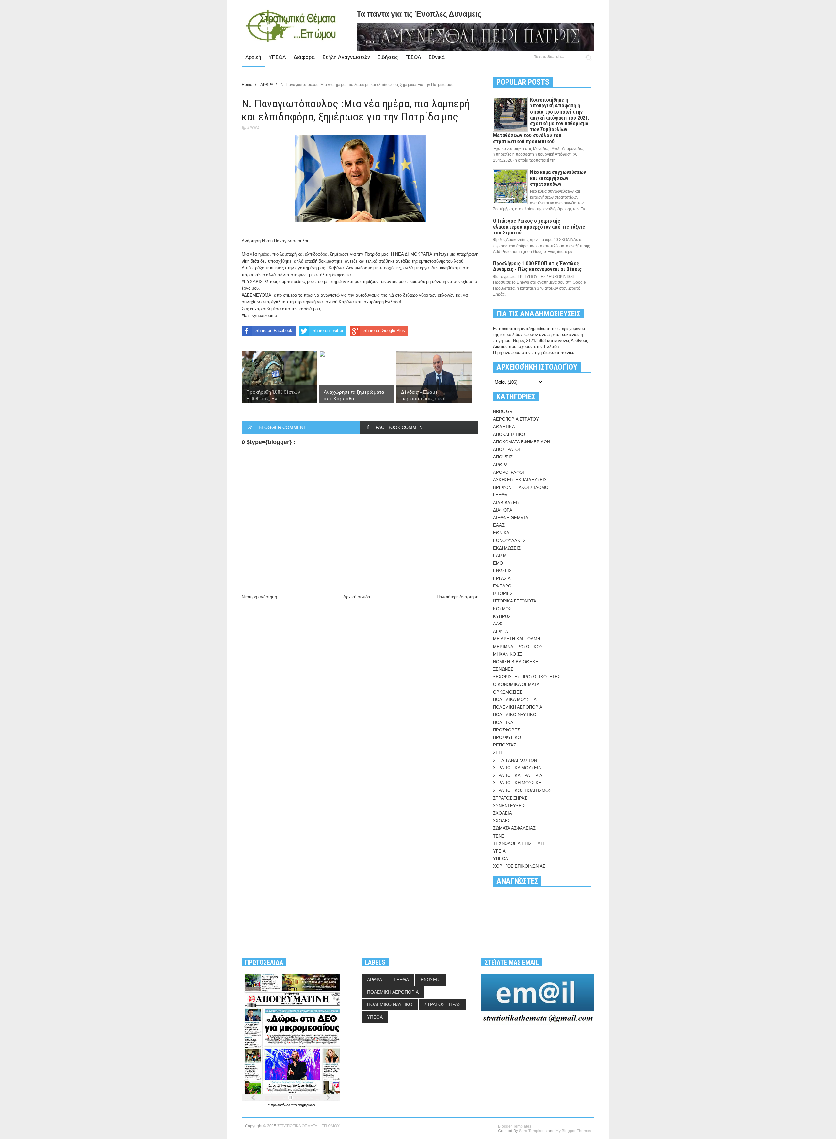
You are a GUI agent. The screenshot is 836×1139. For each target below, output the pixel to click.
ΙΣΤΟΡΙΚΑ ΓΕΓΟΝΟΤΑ (514, 601)
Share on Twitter (328, 330)
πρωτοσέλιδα (281, 1105)
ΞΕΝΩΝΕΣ (503, 669)
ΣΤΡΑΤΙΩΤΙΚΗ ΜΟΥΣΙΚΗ (517, 782)
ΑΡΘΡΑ (253, 128)
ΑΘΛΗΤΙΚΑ (504, 427)
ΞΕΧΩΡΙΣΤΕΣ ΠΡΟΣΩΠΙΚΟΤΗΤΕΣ (526, 676)
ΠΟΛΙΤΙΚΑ (503, 722)
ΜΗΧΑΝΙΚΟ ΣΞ (507, 654)
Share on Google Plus (384, 330)
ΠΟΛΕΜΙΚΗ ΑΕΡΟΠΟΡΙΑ (517, 707)
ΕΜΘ (498, 563)
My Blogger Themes (573, 1131)
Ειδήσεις (388, 57)
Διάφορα (304, 57)
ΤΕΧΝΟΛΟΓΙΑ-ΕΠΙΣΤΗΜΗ (518, 843)
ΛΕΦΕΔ (500, 631)
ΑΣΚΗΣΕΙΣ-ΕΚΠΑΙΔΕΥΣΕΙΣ (520, 479)
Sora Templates (533, 1131)
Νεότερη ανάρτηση (259, 596)
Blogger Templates (514, 1126)
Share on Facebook (273, 330)
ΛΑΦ (497, 623)
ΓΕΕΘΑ (413, 57)
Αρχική (253, 57)
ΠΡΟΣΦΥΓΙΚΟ (507, 737)
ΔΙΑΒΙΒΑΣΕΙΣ (506, 502)
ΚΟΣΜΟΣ (502, 608)
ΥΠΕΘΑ (277, 57)
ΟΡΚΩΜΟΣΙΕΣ (507, 692)
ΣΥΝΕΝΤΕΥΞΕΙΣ (509, 805)
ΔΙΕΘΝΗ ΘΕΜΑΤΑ (510, 517)
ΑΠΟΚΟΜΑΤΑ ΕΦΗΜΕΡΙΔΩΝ (521, 442)
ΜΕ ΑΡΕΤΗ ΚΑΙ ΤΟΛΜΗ (516, 638)
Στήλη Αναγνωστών (346, 57)
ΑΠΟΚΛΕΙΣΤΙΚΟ (509, 434)
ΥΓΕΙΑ (499, 851)
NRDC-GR (502, 411)
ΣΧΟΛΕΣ (501, 820)
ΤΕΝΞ (498, 836)
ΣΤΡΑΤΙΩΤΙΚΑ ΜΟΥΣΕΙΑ (517, 767)
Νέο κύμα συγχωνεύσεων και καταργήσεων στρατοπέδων (558, 178)
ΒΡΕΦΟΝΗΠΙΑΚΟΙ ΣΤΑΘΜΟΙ (521, 487)
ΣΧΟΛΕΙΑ (502, 813)
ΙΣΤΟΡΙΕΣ (503, 593)
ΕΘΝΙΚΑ (501, 532)
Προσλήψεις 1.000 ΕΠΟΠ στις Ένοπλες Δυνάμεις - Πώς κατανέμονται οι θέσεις (537, 266)
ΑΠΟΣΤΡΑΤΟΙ (506, 449)
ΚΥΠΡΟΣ (502, 616)
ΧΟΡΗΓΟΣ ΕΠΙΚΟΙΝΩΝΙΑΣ (519, 866)
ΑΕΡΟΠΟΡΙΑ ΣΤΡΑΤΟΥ (516, 419)
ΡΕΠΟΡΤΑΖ (504, 745)
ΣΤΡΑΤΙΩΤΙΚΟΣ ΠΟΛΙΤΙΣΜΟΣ (522, 790)
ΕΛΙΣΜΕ (501, 555)
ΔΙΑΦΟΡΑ (502, 510)
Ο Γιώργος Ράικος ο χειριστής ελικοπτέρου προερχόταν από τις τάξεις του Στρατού (539, 227)
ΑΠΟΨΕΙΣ (503, 457)
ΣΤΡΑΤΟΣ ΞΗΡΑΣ (510, 798)
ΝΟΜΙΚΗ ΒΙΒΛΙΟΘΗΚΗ (515, 661)
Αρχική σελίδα (356, 596)
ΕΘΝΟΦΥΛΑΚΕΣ (509, 540)
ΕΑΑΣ (499, 525)
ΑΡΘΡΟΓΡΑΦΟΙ (508, 472)
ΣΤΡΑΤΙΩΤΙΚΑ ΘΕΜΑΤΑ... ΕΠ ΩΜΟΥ (308, 1126)
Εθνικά (437, 57)
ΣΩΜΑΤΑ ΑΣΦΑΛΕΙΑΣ (514, 828)
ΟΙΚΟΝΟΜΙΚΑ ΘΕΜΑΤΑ (516, 684)
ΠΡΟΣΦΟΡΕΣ (506, 730)
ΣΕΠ (497, 752)
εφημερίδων (306, 1105)
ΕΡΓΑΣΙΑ (502, 578)
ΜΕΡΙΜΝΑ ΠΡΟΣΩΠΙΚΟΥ (518, 646)
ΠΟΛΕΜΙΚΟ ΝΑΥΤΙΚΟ (514, 714)
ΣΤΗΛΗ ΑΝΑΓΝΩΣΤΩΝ (515, 760)
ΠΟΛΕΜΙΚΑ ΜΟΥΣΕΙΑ (515, 699)
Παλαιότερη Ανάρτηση (457, 596)
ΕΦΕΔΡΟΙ (503, 586)
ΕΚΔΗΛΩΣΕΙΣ (507, 548)
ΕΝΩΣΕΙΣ (502, 570)
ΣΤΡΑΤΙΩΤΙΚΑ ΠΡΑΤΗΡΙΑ (517, 775)
